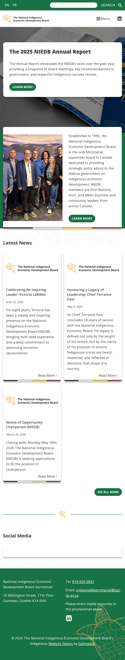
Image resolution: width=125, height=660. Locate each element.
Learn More (22, 87)
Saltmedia (86, 643)
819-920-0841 (83, 581)
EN (7, 5)
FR (14, 5)
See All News (108, 492)
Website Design (60, 643)
